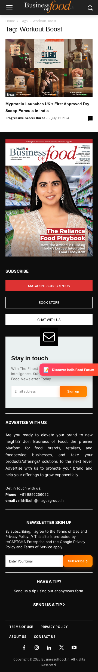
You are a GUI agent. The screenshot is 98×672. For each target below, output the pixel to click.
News (11, 94)
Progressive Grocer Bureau (26, 118)
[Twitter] (61, 648)
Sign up (73, 391)
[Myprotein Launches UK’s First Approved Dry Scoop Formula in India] (49, 68)
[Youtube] (74, 648)
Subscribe (76, 561)
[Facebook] (24, 648)
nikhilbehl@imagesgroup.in (41, 500)
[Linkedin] (49, 648)
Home (10, 21)
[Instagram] (36, 648)
